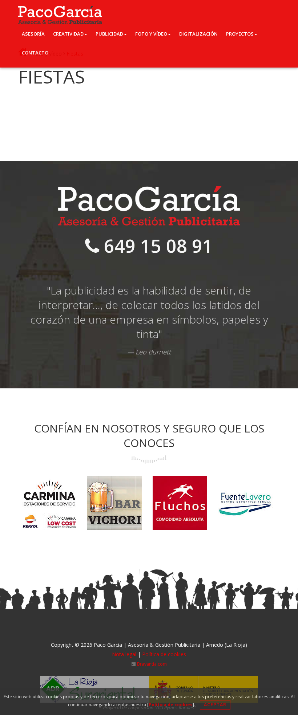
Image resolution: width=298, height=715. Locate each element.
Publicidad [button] (109, 34)
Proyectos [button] (240, 34)
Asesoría (33, 34)
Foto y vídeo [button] (151, 34)
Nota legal (124, 654)
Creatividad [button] (68, 34)
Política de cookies (171, 705)
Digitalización (198, 34)
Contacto (35, 52)
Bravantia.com (152, 664)
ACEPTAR (215, 705)
